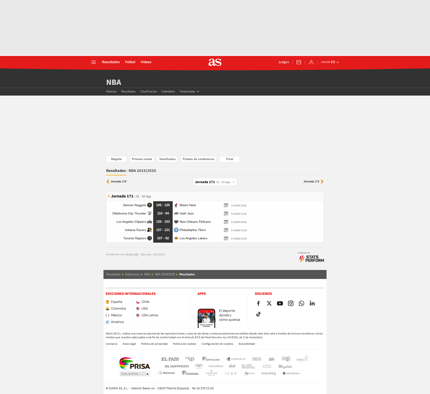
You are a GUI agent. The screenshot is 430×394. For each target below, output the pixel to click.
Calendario (168, 91)
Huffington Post (176, 366)
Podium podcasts (190, 373)
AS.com (271, 359)
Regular (116, 159)
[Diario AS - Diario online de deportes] (215, 62)
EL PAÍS (170, 359)
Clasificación (148, 91)
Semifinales (167, 159)
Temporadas (187, 91)
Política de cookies (184, 344)
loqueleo (249, 373)
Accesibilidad (247, 344)
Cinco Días (214, 366)
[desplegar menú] (93, 62)
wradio (200, 366)
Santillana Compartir (236, 359)
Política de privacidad (154, 344)
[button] (134, 374)
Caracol (302, 359)
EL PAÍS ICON (211, 373)
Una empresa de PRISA (134, 363)
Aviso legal (129, 344)
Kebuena (282, 366)
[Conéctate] (311, 62)
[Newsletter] (298, 62)
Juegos (284, 62)
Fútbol (130, 62)
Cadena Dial (231, 366)
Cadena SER (256, 359)
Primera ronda (142, 159)
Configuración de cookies (217, 344)
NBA (113, 82)
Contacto (111, 344)
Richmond (300, 366)
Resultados (111, 62)
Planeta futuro (263, 366)
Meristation (269, 373)
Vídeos (146, 62)
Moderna (166, 373)
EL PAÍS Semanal (247, 366)
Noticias (111, 91)
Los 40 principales (189, 359)
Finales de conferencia (198, 159)
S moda (230, 373)
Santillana (210, 359)
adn (286, 359)
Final (229, 159)
